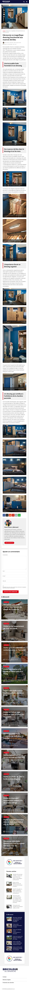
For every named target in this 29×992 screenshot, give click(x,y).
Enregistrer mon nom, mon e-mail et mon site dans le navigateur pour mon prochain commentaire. (14, 587)
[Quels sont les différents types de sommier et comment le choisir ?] (9, 883)
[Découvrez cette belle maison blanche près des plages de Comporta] (14, 609)
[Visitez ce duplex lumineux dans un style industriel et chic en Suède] (14, 824)
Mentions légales (7, 979)
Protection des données (8, 982)
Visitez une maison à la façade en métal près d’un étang (17, 938)
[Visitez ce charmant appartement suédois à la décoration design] (14, 802)
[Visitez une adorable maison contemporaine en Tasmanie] (14, 652)
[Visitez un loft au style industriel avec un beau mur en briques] (14, 716)
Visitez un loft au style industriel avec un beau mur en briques (17, 948)
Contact (4, 976)
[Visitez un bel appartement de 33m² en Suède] (14, 630)
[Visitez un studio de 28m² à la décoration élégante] (14, 781)
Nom (4, 571)
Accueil (4, 30)
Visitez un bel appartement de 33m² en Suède (17, 926)
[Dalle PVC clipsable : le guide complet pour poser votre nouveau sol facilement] (9, 890)
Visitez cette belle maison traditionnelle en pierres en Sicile (17, 943)
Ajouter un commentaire (8, 44)
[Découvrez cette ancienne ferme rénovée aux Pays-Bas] (14, 759)
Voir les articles (9, 542)
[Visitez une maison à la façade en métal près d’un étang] (14, 673)
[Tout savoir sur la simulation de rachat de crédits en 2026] (9, 906)
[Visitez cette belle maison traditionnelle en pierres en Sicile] (14, 695)
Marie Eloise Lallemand (9, 42)
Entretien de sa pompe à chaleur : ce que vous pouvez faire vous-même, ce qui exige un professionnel (17, 877)
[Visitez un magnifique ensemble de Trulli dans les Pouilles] (14, 738)
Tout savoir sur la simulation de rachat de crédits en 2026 (18, 907)
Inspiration (6, 623)
